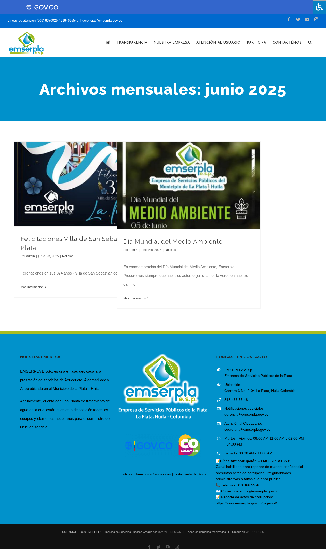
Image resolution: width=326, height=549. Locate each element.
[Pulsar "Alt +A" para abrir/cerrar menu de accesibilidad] (319, 7)
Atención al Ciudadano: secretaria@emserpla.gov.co (247, 426)
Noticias (67, 256)
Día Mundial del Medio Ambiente (173, 241)
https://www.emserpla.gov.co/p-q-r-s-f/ (246, 503)
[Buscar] (310, 42)
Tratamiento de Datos (190, 474)
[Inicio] (108, 42)
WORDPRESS (255, 531)
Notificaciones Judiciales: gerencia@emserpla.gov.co (246, 411)
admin (30, 256)
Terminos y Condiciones (153, 474)
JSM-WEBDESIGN (169, 531)
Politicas (125, 474)
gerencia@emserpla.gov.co (102, 20)
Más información (32, 287)
